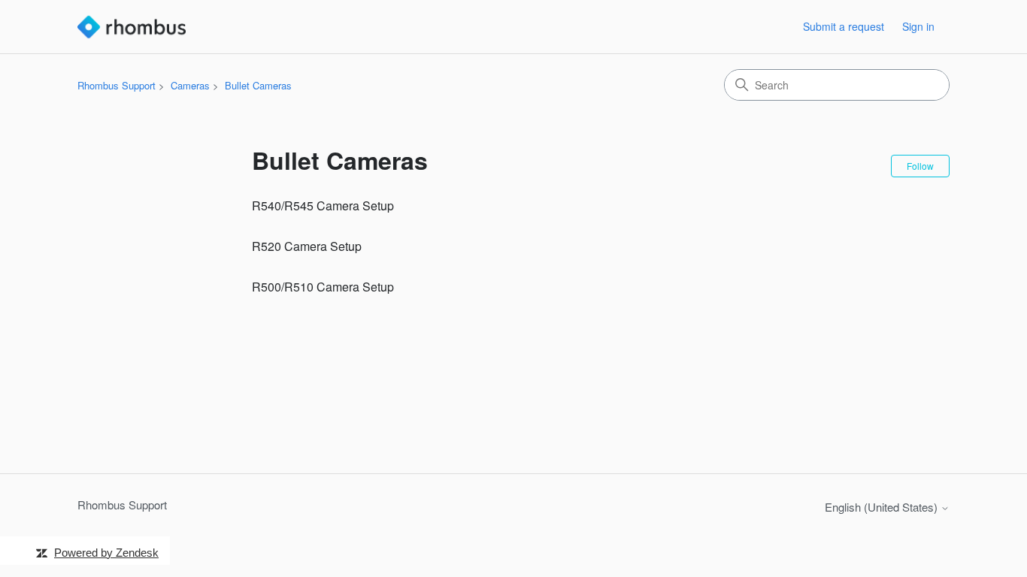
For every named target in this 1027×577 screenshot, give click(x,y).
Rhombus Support (116, 85)
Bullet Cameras (258, 85)
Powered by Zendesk (106, 552)
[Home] (131, 27)
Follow (920, 165)
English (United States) (883, 506)
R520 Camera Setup (307, 246)
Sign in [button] (918, 26)
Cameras (190, 85)
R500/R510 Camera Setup (323, 286)
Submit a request (843, 26)
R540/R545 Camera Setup (323, 205)
